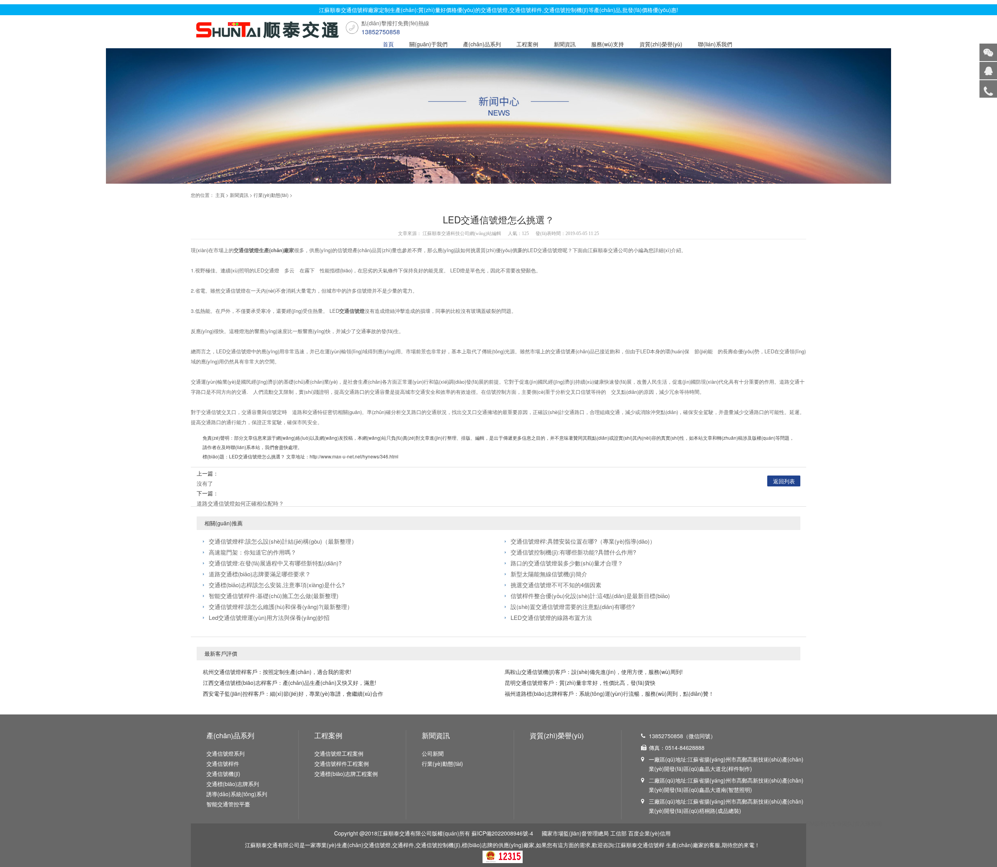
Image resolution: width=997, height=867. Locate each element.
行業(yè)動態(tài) (271, 194)
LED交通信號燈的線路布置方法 (551, 617)
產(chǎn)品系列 (482, 44)
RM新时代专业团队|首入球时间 (844, 823)
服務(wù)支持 (607, 44)
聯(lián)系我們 (715, 44)
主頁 (220, 194)
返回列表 (784, 481)
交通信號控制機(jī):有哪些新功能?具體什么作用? (573, 552)
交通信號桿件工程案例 (341, 763)
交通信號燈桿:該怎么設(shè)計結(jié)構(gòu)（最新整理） (283, 541)
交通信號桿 (650, 845)
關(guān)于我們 (428, 44)
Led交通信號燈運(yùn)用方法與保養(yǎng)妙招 (269, 617)
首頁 (388, 44)
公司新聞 (433, 753)
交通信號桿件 (222, 763)
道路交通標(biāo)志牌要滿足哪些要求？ (260, 574)
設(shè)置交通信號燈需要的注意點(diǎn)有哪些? (573, 606)
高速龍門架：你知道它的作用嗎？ (252, 552)
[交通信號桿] (265, 30)
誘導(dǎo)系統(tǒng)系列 (236, 794)
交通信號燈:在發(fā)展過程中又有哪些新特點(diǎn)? (275, 563)
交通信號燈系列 (225, 753)
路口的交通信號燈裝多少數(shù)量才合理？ (567, 563)
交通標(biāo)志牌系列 (232, 784)
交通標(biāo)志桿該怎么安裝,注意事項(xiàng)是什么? (277, 585)
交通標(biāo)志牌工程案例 (346, 773)
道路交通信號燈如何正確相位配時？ (240, 503)
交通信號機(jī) (223, 773)
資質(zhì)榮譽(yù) (660, 44)
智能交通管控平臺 (228, 804)
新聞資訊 (565, 44)
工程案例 (527, 44)
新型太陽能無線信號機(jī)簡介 (549, 574)
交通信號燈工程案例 (338, 753)
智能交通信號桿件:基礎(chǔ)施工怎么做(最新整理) (273, 595)
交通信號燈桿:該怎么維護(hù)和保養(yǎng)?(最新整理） (281, 606)
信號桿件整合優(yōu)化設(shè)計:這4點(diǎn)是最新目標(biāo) (590, 595)
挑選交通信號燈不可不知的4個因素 (556, 585)
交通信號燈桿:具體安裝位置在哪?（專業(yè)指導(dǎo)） (583, 541)
